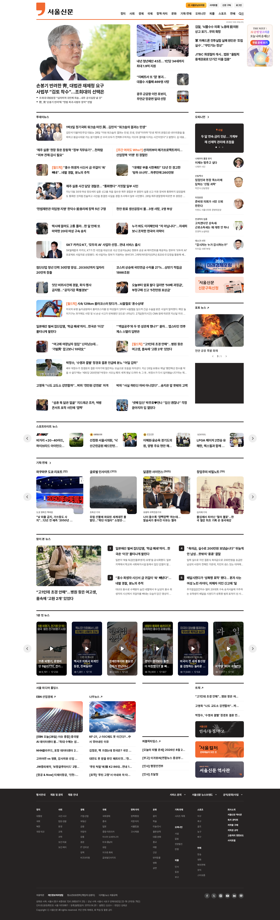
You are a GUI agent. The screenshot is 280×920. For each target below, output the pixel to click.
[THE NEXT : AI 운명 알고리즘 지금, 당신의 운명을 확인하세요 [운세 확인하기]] (260, 45)
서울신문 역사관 (235, 814)
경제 (141, 14)
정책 (82, 852)
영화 (155, 862)
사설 (177, 833)
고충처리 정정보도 (236, 835)
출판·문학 (157, 831)
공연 (155, 868)
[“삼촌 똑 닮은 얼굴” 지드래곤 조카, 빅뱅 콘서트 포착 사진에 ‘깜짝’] (42, 405)
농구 (199, 831)
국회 (38, 821)
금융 (82, 826)
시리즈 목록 (180, 816)
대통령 (39, 816)
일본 (104, 826)
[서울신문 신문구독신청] (219, 284)
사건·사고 (62, 816)
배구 (199, 836)
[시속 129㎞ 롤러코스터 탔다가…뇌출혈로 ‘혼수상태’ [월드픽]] (49, 308)
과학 (60, 836)
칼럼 (177, 838)
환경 (60, 826)
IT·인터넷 (84, 847)
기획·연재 (186, 14)
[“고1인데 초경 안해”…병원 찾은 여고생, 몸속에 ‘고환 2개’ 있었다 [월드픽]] (122, 346)
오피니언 (200, 14)
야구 (199, 816)
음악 (155, 816)
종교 (155, 842)
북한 (38, 826)
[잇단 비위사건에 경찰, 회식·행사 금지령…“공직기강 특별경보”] (42, 287)
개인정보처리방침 (55, 895)
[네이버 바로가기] (234, 895)
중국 (104, 821)
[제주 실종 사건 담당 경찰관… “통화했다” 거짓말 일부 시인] (49, 191)
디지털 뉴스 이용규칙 (108, 895)
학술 (155, 821)
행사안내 (40, 794)
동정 (177, 871)
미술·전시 (157, 826)
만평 (177, 849)
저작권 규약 (233, 830)
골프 (199, 826)
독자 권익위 (233, 819)
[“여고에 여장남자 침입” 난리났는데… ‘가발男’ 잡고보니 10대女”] (42, 346)
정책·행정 (135, 816)
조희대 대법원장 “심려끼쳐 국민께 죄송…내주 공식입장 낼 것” (70, 98)
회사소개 (231, 809)
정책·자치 (162, 14)
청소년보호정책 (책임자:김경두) (81, 895)
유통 (82, 836)
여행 (155, 847)
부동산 (83, 821)
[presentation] (27, 438)
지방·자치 (135, 821)
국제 (150, 14)
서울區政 (135, 826)
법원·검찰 (62, 821)
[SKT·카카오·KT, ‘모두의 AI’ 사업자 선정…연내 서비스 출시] (49, 249)
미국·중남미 (107, 842)
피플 (212, 14)
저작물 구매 (233, 825)
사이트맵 (231, 840)
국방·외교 (40, 831)
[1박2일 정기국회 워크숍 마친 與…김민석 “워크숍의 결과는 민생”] (49, 132)
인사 (177, 866)
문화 (174, 14)
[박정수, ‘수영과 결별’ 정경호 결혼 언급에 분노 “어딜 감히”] (49, 367)
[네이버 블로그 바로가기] (241, 895)
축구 (199, 821)
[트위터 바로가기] (213, 895)
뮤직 (199, 869)
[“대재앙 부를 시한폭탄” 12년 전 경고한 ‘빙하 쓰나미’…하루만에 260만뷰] (122, 169)
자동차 (83, 831)
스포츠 (222, 14)
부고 (177, 877)
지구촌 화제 (107, 852)
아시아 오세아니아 (110, 836)
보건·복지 (62, 847)
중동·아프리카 (108, 831)
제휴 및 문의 (56, 794)
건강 (155, 852)
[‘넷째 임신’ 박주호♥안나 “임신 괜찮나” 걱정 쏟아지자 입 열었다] (122, 405)
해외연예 (201, 864)
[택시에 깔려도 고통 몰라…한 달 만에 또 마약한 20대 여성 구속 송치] (42, 228)
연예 (232, 14)
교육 (60, 831)
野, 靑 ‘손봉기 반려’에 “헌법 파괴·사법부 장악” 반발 (65, 102)
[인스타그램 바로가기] (220, 895)
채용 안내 (73, 794)
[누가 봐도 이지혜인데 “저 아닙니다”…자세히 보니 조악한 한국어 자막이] (122, 228)
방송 (199, 854)
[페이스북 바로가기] (207, 895)
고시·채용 (135, 831)
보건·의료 (62, 842)
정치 (123, 14)
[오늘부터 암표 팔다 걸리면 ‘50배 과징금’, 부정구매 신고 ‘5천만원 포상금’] (122, 287)
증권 (82, 842)
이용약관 (40, 895)
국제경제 (106, 816)
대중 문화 (157, 836)
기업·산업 (84, 816)
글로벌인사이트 (109, 857)
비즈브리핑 (85, 857)
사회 (132, 14)
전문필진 (178, 843)
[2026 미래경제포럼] (219, 265)
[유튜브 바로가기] (227, 895)
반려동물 (156, 857)
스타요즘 (201, 875)
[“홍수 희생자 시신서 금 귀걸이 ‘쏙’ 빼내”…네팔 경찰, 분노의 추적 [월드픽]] (42, 169)
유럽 (104, 847)
